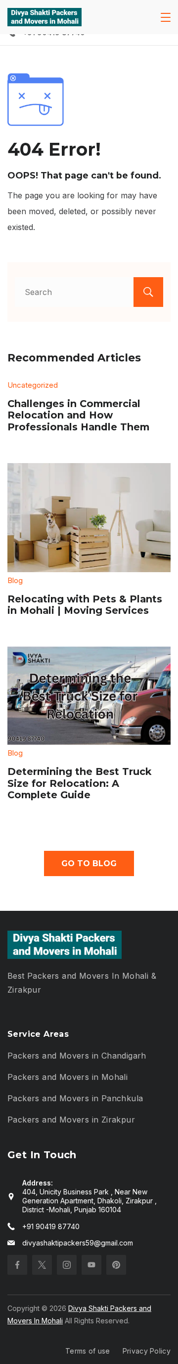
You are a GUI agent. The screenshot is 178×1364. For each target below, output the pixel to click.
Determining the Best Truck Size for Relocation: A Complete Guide (79, 783)
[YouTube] (91, 1265)
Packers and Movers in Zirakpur (71, 1120)
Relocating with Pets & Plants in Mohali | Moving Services (84, 605)
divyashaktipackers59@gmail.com (77, 1243)
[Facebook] (17, 1265)
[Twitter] (42, 1265)
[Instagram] (67, 1265)
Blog (15, 580)
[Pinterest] (116, 1265)
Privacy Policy (147, 1351)
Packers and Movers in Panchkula (75, 1098)
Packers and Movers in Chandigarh (76, 1056)
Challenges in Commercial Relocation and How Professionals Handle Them (78, 415)
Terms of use (87, 1351)
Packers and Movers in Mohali (67, 1077)
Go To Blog (89, 863)
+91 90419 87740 (51, 1226)
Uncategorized (32, 385)
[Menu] (166, 17)
